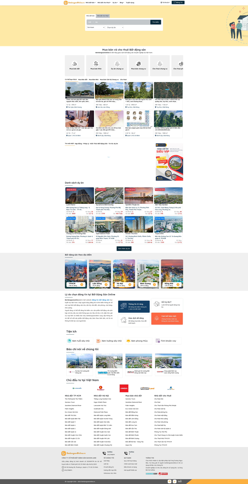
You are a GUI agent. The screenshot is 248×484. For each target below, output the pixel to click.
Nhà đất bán (90, 2)
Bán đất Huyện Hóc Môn (73, 435)
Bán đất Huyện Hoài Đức (102, 442)
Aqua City (128, 445)
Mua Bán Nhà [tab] (93, 79)
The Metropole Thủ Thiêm (73, 399)
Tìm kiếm (155, 22)
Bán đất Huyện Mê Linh (102, 438)
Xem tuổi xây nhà (81, 340)
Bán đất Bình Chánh (71, 445)
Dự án (115, 2)
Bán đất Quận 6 (70, 425)
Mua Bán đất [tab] (82, 79)
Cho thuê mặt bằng (160, 415)
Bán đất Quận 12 (70, 432)
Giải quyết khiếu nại (130, 470)
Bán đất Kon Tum (131, 425)
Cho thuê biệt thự (160, 425)
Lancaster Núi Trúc (100, 405)
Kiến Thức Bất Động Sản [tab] (99, 144)
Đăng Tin (179, 2)
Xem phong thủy (139, 340)
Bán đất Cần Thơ (131, 428)
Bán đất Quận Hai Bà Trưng (103, 419)
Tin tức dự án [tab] (113, 144)
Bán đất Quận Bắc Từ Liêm (103, 425)
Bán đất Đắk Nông (131, 415)
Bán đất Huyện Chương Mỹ (103, 445)
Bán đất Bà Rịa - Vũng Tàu (134, 442)
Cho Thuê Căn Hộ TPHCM (163, 442)
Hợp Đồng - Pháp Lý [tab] (82, 144)
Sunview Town (70, 402)
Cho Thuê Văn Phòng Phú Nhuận (165, 405)
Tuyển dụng (130, 2)
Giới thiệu (107, 461)
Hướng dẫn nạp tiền (110, 470)
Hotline (109, 452)
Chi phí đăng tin (109, 467)
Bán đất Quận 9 (70, 422)
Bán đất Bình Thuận (132, 432)
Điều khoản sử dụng (130, 467)
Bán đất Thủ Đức (70, 415)
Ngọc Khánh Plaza (100, 402)
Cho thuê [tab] (123, 79)
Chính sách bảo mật (130, 464)
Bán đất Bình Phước (132, 435)
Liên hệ (106, 464)
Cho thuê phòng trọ (160, 412)
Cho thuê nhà (158, 399)
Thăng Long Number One (102, 399)
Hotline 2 (131, 453)
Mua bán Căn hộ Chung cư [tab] (109, 79)
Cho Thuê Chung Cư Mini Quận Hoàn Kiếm (168, 435)
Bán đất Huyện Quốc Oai (102, 435)
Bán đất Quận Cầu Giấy (102, 422)
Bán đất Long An (131, 422)
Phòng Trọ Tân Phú (160, 432)
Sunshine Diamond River (73, 405)
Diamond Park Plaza (101, 412)
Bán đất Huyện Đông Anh (102, 428)
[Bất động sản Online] (74, 2)
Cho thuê (157, 402)
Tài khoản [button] (165, 2)
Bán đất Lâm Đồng (131, 419)
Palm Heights (69, 409)
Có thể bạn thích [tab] (71, 79)
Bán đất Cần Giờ (70, 442)
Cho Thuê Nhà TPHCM (162, 438)
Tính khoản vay (168, 340)
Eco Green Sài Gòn (71, 412)
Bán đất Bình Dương (132, 438)
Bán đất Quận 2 (70, 428)
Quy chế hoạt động (130, 461)
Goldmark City (98, 409)
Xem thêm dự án (124, 248)
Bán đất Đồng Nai (131, 412)
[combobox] (91, 22)
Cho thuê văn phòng (161, 422)
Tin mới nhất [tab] (69, 143)
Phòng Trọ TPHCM (160, 445)
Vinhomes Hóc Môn (110, 473)
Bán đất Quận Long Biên (102, 415)
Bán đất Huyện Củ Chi (72, 438)
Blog (121, 2)
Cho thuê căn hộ (159, 409)
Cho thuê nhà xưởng (161, 419)
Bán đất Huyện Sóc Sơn (102, 432)
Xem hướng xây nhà (112, 340)
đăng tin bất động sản (100, 300)
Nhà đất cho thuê (104, 2)
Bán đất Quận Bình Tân (72, 419)
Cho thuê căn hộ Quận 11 (162, 428)
